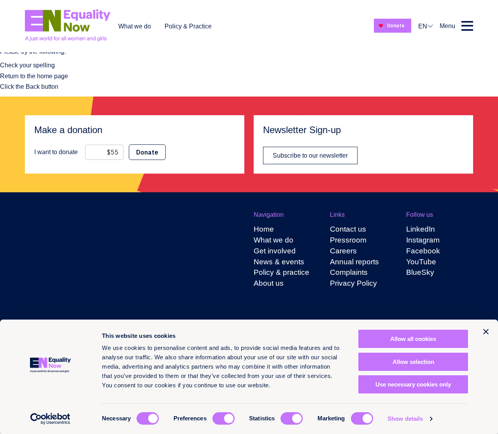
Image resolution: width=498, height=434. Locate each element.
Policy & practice (281, 272)
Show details (405, 418)
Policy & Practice (188, 26)
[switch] (223, 418)
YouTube (421, 262)
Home (264, 229)
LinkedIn (420, 229)
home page (52, 76)
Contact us (348, 229)
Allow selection (413, 361)
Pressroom (348, 240)
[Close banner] (486, 331)
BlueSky (420, 272)
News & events (279, 262)
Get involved (275, 251)
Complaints (349, 272)
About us (269, 283)
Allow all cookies (413, 339)
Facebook (423, 251)
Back (33, 86)
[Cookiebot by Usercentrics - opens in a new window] (50, 419)
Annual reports (354, 262)
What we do (134, 26)
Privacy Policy (353, 283)
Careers (343, 251)
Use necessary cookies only (413, 384)
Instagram (423, 240)
